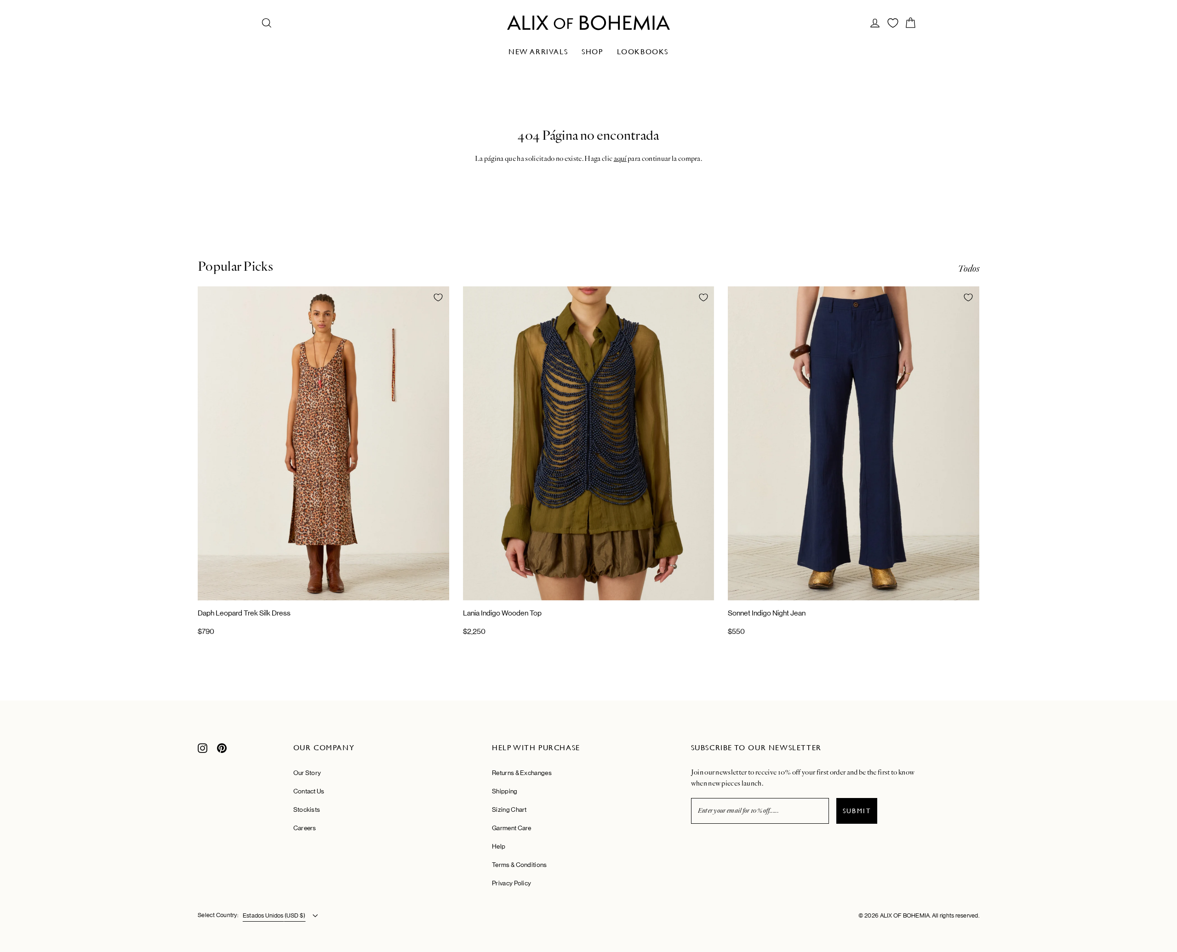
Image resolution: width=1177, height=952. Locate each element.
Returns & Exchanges (522, 772)
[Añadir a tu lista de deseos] (438, 297)
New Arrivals (538, 51)
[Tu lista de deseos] (893, 23)
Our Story (307, 772)
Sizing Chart (509, 809)
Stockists (306, 809)
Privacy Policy (511, 883)
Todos (968, 269)
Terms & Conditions (519, 864)
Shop (592, 51)
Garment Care (511, 828)
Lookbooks (642, 51)
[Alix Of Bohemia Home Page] (588, 22)
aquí (620, 158)
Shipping (504, 791)
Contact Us (309, 791)
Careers (304, 828)
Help (498, 846)
